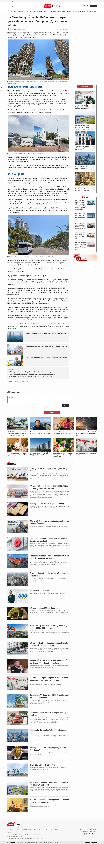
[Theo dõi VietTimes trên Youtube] (89, 834)
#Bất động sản (25, 381)
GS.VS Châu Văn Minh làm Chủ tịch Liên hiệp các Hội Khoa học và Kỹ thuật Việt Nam (62, 454)
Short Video (61, 11)
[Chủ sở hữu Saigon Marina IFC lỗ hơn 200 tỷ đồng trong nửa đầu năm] (91, 215)
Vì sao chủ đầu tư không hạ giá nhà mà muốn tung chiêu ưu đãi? (49, 574)
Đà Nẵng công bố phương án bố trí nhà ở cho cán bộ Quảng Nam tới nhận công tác (46, 347)
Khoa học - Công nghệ (39, 11)
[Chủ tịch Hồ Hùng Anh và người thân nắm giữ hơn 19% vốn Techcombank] (17, 544)
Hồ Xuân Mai (13, 29)
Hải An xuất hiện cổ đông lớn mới (42, 765)
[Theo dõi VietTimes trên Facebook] (84, 833)
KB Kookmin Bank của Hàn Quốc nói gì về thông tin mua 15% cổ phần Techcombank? (49, 644)
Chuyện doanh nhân (79, 11)
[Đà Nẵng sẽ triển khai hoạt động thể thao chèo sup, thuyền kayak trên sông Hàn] (15, 336)
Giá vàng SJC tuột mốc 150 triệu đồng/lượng (47, 503)
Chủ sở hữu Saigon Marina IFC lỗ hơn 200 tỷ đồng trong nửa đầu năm (80, 216)
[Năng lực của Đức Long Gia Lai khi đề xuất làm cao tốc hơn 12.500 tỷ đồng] (17, 701)
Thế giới (69, 11)
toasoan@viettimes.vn (88, 828)
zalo (87, 833)
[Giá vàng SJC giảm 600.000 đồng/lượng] (17, 613)
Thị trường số (51, 11)
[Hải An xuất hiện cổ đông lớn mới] (17, 770)
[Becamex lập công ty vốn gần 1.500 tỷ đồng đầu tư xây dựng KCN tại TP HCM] (85, 117)
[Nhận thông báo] (84, 6)
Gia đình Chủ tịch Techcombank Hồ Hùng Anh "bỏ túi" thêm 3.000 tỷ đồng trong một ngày (48, 661)
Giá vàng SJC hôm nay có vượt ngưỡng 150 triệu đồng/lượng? (48, 748)
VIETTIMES (52, 6)
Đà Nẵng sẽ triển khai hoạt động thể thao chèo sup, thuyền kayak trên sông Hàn (45, 334)
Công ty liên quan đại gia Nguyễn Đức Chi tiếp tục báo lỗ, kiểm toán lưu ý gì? (80, 226)
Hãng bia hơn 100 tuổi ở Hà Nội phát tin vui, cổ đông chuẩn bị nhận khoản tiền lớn (49, 800)
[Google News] (66, 29)
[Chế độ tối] (87, 6)
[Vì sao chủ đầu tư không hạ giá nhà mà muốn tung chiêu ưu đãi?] (17, 579)
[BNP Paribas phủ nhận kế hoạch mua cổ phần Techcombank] (86, 445)
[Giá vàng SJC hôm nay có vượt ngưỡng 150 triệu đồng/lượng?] (17, 753)
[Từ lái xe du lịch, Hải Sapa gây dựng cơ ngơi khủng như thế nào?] (85, 138)
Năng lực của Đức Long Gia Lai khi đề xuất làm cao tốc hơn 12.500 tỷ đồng (49, 696)
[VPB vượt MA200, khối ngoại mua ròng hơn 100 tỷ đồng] (91, 235)
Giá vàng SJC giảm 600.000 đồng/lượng (45, 608)
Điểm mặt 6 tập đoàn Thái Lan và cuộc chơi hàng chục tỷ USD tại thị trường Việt (48, 626)
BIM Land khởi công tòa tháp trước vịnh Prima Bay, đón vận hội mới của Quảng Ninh (80, 246)
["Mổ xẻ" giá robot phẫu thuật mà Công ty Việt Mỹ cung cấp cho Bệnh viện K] (85, 97)
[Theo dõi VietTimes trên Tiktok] (92, 834)
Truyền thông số (91, 11)
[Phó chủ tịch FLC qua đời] (17, 596)
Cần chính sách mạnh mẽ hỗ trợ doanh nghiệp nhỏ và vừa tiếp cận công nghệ (46, 357)
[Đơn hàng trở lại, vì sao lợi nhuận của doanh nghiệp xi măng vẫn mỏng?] (17, 526)
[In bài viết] (61, 29)
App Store (87, 842)
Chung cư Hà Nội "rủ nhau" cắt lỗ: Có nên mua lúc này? (82, 168)
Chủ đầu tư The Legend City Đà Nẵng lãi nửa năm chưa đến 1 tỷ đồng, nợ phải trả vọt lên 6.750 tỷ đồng (80, 205)
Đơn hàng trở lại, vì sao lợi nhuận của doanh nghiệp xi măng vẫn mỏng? (49, 522)
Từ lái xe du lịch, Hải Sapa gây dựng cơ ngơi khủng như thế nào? (82, 147)
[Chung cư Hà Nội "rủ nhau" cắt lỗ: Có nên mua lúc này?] (85, 158)
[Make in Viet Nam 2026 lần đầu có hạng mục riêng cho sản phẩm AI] (17, 445)
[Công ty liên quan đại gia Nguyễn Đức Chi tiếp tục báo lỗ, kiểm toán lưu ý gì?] (91, 225)
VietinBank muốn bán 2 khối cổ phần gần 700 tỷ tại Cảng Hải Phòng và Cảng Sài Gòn (49, 557)
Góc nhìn (20, 11)
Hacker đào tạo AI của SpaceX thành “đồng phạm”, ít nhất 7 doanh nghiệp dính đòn (86, 433)
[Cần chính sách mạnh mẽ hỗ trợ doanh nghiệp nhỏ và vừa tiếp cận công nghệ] (15, 360)
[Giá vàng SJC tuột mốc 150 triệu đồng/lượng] (17, 509)
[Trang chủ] (8, 11)
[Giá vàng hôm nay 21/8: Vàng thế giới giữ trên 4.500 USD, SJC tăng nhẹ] (85, 178)
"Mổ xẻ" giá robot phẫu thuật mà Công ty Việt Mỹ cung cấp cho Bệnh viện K (82, 106)
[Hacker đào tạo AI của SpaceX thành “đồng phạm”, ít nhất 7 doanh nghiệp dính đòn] (86, 423)
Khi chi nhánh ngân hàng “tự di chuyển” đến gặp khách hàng (48, 713)
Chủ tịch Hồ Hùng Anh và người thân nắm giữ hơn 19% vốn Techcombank (48, 539)
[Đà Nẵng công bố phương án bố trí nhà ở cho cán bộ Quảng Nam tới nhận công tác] (15, 349)
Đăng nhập (93, 5)
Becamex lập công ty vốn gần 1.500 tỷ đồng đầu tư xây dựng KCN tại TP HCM (82, 127)
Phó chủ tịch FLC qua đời (39, 590)
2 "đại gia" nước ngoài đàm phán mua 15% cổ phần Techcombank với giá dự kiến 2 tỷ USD (49, 678)
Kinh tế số (28, 11)
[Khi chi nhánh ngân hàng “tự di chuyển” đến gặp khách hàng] (17, 718)
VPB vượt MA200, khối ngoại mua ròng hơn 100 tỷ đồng (80, 235)
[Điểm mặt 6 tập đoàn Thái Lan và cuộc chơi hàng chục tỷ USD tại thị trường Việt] (17, 631)
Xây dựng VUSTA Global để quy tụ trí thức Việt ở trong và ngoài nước (63, 432)
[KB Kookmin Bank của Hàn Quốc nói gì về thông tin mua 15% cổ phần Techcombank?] (17, 648)
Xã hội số (13, 11)
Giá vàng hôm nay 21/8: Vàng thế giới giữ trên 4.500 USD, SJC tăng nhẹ (82, 188)
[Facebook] (58, 29)
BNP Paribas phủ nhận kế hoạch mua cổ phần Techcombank (86, 454)
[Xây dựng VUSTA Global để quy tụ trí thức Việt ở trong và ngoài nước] (63, 423)
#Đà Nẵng (17, 381)
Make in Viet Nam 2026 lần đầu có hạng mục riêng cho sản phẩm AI (16, 454)
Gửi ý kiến (65, 405)
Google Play (94, 842)
